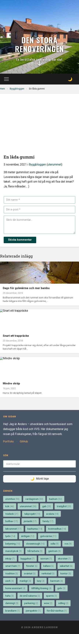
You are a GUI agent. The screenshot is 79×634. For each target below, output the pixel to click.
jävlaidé (30, 521)
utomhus (12, 498)
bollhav (11, 521)
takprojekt (32, 513)
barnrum (56, 580)
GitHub (24, 441)
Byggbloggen (17, 88)
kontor (65, 573)
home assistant (15, 588)
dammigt (11, 603)
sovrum (46, 558)
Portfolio (8, 441)
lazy (40, 580)
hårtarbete (35, 551)
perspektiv (33, 610)
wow (48, 603)
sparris (51, 595)
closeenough (35, 543)
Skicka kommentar (20, 239)
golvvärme (48, 536)
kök (9, 506)
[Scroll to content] (39, 64)
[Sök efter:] (39, 464)
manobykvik (13, 551)
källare (48, 565)
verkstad (48, 573)
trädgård (64, 506)
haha (9, 595)
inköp (10, 558)
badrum (55, 498)
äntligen (27, 536)
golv (61, 588)
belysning (12, 543)
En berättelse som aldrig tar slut (39, 59)
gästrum (54, 551)
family (47, 521)
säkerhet (66, 565)
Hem (2, 88)
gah (46, 506)
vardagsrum (34, 498)
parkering (31, 603)
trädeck (11, 513)
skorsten (64, 558)
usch (9, 580)
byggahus (28, 558)
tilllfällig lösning (41, 588)
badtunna (34, 528)
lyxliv (10, 536)
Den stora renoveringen (39, 44)
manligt (25, 580)
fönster (31, 565)
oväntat (30, 573)
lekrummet (13, 528)
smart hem (12, 565)
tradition (11, 573)
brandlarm (12, 610)
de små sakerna (30, 595)
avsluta (52, 513)
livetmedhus (57, 528)
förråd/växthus (57, 610)
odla (55, 543)
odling (63, 603)
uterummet (54, 164)
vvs (68, 543)
